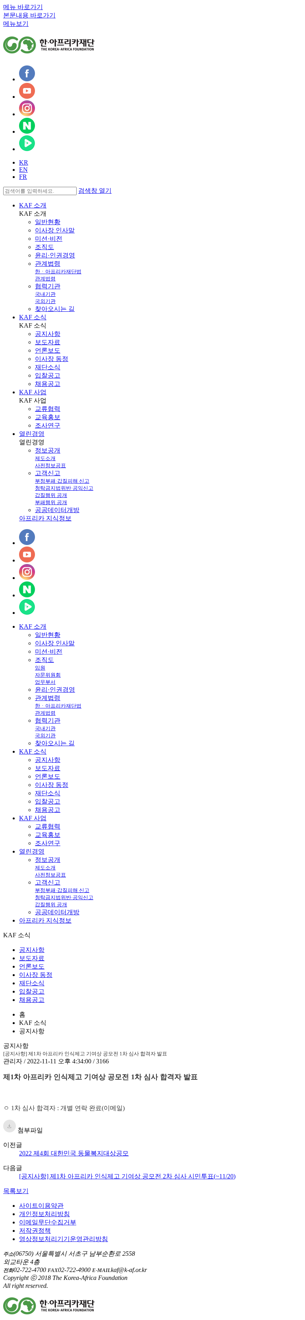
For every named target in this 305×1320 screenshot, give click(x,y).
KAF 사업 (32, 392)
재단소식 (47, 367)
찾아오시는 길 (55, 308)
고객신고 (47, 473)
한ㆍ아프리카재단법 (58, 271)
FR (23, 176)
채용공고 (47, 383)
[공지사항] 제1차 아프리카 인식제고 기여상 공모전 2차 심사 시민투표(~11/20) (127, 1176)
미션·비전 (48, 238)
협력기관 (47, 286)
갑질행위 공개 (51, 495)
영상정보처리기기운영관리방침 (63, 1239)
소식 (32, 751)
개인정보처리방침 (44, 1214)
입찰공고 (47, 375)
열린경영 (31, 433)
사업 (32, 818)
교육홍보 (47, 417)
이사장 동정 (51, 358)
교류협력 (47, 408)
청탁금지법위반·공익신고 (64, 488)
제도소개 (45, 458)
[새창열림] (27, 79)
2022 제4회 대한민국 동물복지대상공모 (74, 1153)
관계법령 (47, 263)
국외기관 (45, 301)
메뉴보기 (16, 23)
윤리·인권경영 (55, 255)
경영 (31, 851)
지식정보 (45, 920)
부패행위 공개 (51, 502)
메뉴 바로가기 (23, 7)
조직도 (44, 247)
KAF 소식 (32, 317)
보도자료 (47, 342)
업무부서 (45, 682)
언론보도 (47, 350)
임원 (40, 668)
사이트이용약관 (41, 1205)
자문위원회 (48, 675)
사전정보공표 (50, 465)
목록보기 (16, 1191)
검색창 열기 (95, 190)
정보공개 (47, 450)
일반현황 (47, 222)
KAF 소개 (32, 205)
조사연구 (47, 425)
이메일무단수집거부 (47, 1222)
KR (23, 162)
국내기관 (45, 294)
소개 (32, 626)
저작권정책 (35, 1230)
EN (23, 169)
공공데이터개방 (57, 510)
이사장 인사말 (55, 230)
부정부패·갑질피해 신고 (62, 481)
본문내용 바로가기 (29, 15)
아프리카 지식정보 (45, 518)
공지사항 (47, 333)
